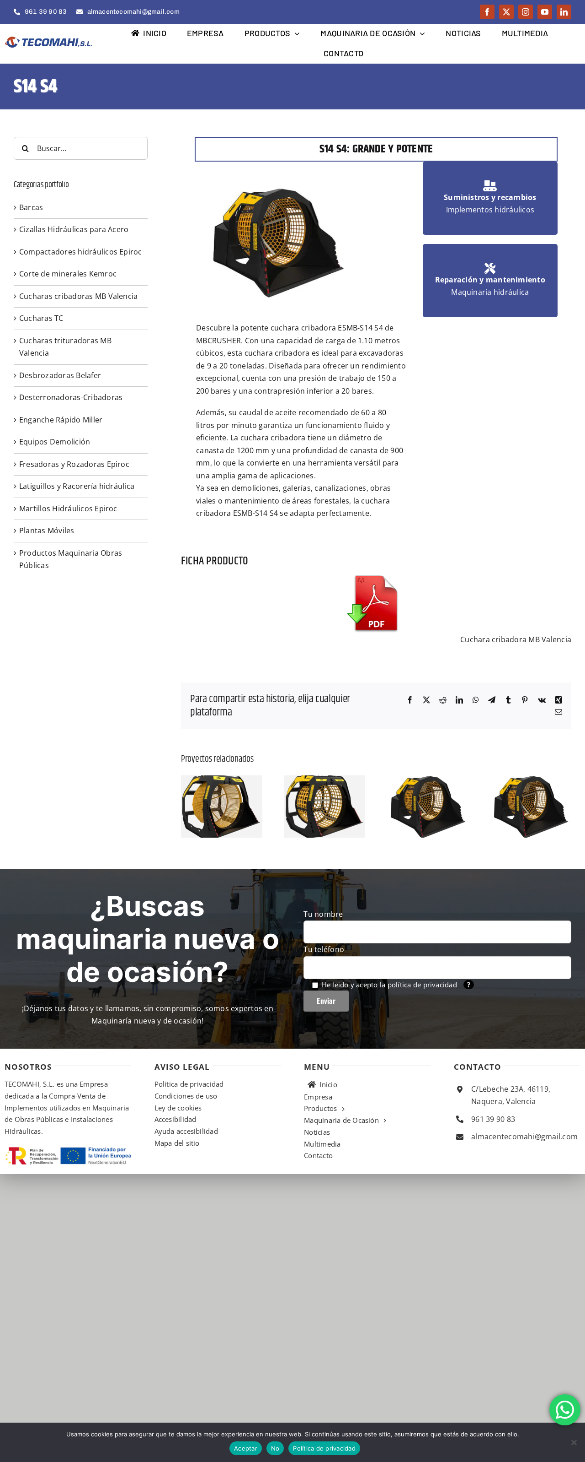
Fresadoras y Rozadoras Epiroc (74, 464)
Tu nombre (323, 914)
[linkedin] (564, 12)
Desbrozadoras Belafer (60, 375)
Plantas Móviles (46, 530)
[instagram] (525, 12)
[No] (573, 1442)
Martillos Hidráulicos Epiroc (68, 509)
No (275, 1448)
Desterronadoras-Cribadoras (70, 397)
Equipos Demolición (54, 442)
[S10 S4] (427, 780)
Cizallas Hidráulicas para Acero (73, 229)
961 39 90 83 (493, 1119)
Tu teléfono (323, 949)
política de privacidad (422, 984)
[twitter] (506, 12)
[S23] (221, 780)
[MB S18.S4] (325, 780)
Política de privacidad (324, 1448)
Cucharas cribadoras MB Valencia (78, 296)
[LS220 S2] (531, 780)
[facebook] (487, 12)
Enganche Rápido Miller (60, 420)
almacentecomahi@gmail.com (524, 1137)
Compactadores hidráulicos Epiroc (80, 252)
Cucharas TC (41, 318)
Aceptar (245, 1448)
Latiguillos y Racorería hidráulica (76, 486)
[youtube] (544, 12)
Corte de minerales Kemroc (68, 274)
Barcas (31, 207)
